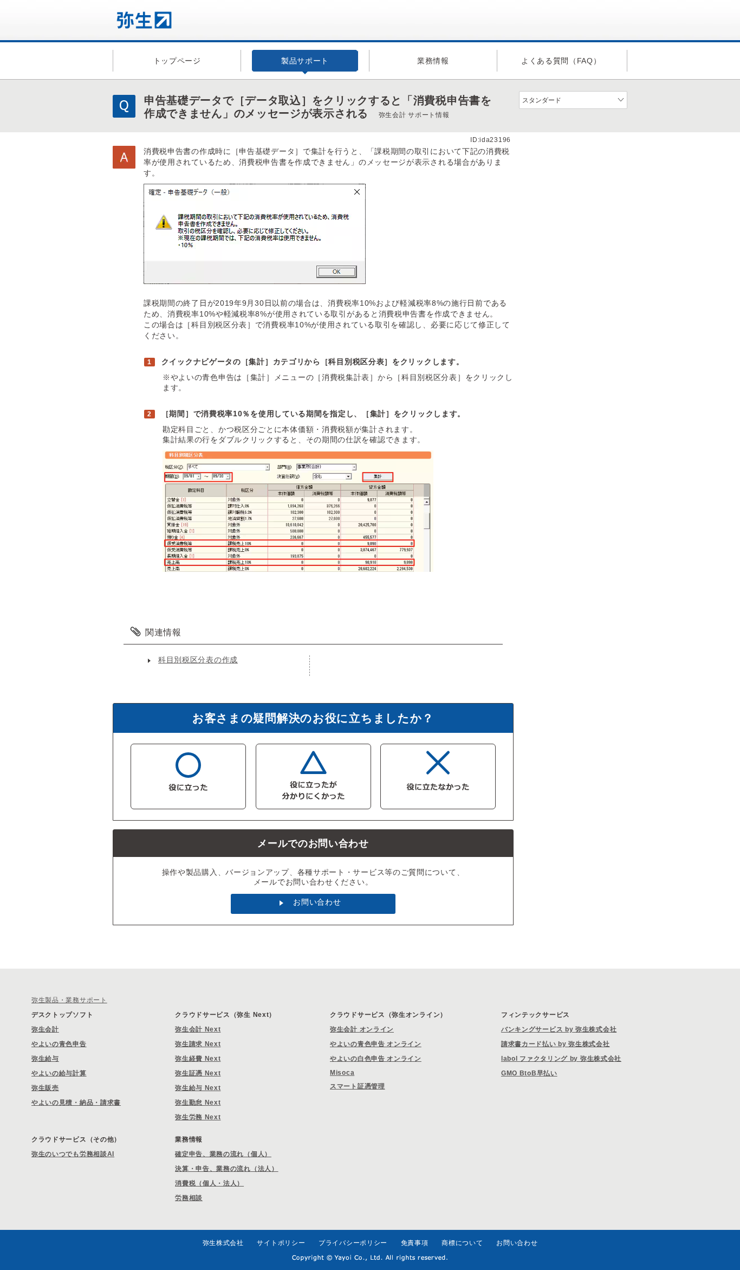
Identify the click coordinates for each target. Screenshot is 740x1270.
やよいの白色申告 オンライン (375, 1058)
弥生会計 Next (197, 1029)
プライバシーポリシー (353, 1243)
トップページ (177, 60)
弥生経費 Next (197, 1058)
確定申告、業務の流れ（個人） (223, 1154)
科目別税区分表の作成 (198, 659)
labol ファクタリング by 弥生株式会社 (561, 1058)
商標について (462, 1243)
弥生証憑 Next (197, 1073)
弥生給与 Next (197, 1088)
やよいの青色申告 (59, 1044)
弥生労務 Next (197, 1117)
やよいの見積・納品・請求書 (76, 1102)
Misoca (342, 1072)
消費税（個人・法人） (209, 1183)
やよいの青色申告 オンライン (375, 1044)
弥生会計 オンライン (362, 1029)
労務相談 (189, 1198)
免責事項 (415, 1243)
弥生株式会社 (223, 1243)
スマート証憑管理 (357, 1086)
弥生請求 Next (197, 1044)
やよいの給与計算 (59, 1073)
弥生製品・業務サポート (69, 1000)
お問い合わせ (317, 902)
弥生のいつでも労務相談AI (72, 1154)
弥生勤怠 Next (197, 1102)
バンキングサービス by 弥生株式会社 (558, 1029)
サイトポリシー (281, 1243)
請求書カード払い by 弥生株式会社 (555, 1044)
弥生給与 (45, 1058)
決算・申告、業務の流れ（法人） (226, 1168)
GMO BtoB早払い (529, 1073)
